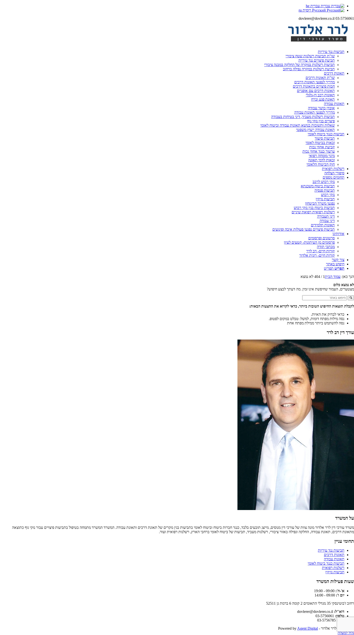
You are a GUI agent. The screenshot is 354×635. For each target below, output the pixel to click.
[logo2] (318, 43)
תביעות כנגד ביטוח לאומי (326, 563)
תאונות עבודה (334, 559)
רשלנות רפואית (333, 568)
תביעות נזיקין (334, 572)
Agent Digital (307, 628)
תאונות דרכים (334, 555)
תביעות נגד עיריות (331, 550)
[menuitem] (172, 60)
